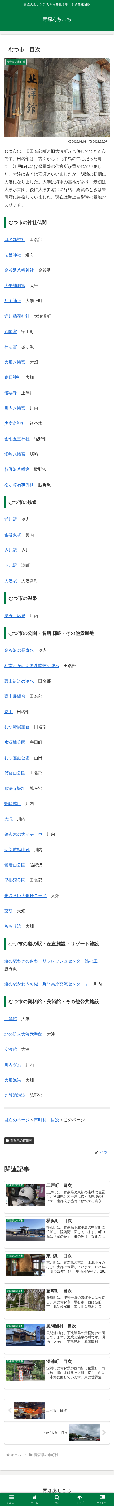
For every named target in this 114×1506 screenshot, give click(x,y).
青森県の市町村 (21, 1140)
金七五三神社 (17, 439)
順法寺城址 (14, 788)
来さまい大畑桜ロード (25, 895)
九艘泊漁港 (14, 1095)
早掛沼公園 (14, 880)
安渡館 (10, 1049)
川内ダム (12, 1065)
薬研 (8, 911)
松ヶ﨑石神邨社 (19, 485)
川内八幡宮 (14, 408)
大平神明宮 (14, 285)
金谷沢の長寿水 (19, 650)
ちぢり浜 (12, 926)
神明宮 (10, 347)
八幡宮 (10, 331)
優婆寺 (10, 393)
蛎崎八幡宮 (14, 454)
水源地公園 (14, 742)
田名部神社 (14, 239)
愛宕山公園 (14, 865)
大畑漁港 (12, 1080)
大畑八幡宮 (14, 362)
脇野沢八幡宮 (17, 469)
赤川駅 (10, 550)
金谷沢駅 (12, 535)
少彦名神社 (14, 423)
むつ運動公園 (17, 758)
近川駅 (10, 519)
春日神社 (12, 377)
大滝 (8, 819)
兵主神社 (12, 300)
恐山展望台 (14, 696)
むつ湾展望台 (17, 727)
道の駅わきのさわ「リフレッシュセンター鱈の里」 (53, 961)
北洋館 (10, 1019)
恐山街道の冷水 (19, 681)
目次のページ (17, 1120)
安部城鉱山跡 (17, 849)
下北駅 (10, 565)
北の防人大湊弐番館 (23, 1034)
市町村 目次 (46, 1120)
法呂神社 (12, 255)
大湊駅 (10, 581)
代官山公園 (14, 773)
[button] (103, 971)
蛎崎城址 (12, 803)
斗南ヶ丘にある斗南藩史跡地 (31, 665)
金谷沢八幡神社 (19, 270)
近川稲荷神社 (17, 316)
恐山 (8, 712)
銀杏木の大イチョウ (23, 834)
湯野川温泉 (14, 615)
